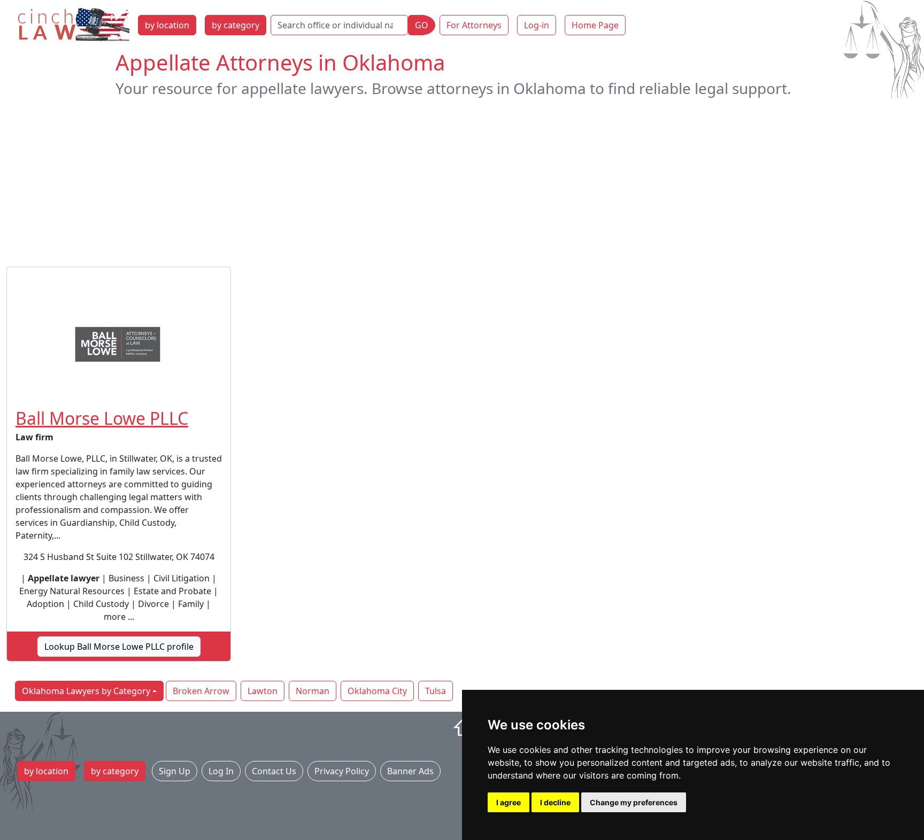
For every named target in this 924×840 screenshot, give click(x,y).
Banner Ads (410, 771)
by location (167, 25)
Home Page (595, 25)
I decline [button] (555, 802)
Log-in (536, 25)
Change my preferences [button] (633, 802)
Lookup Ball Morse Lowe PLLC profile (119, 646)
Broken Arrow (201, 691)
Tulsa (435, 691)
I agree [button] (508, 802)
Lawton (263, 691)
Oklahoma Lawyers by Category (86, 691)
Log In (221, 771)
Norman (312, 691)
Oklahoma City (377, 691)
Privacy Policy (341, 771)
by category (235, 25)
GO (421, 25)
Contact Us (274, 771)
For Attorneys (474, 25)
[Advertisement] (462, 182)
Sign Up (174, 771)
